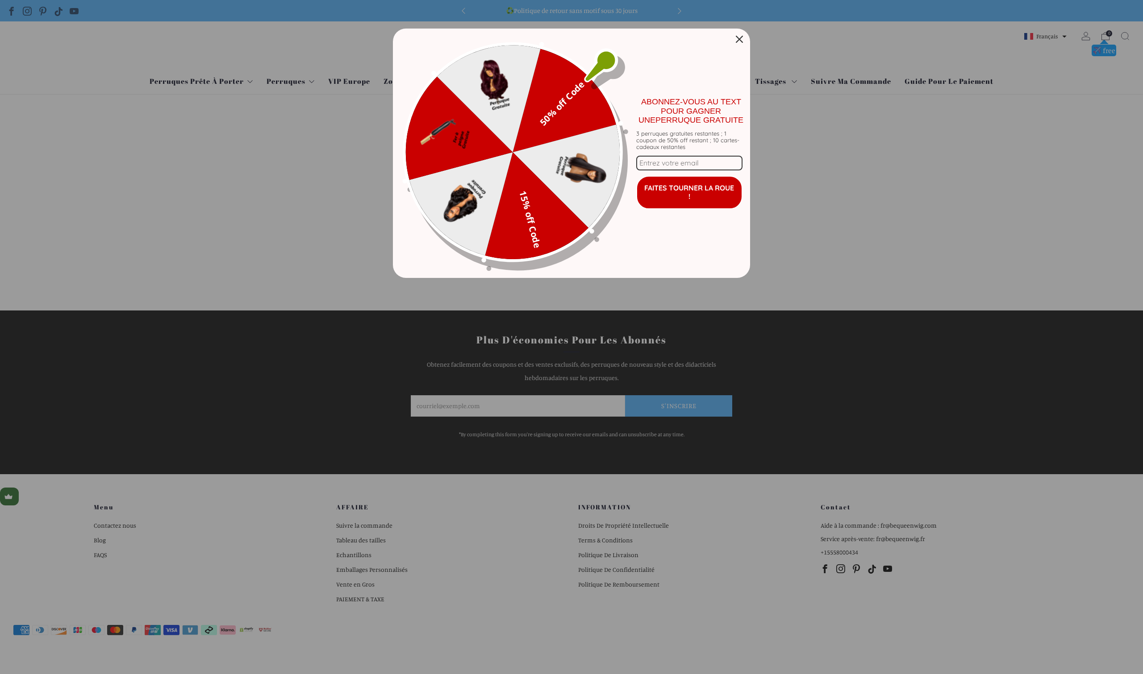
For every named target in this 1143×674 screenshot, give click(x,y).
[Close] (739, 39)
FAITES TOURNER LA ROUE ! (689, 192)
